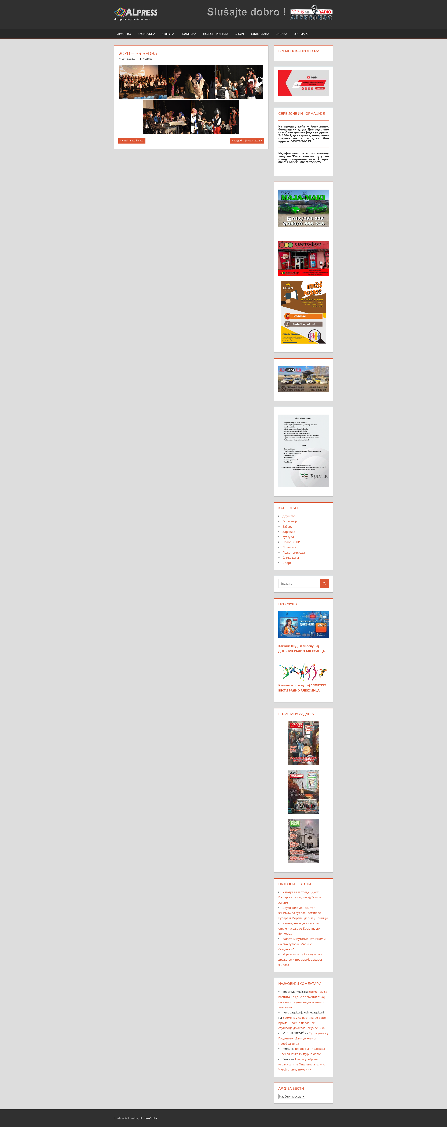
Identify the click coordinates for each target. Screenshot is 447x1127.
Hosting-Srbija (148, 1118)
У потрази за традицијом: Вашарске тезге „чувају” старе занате (299, 897)
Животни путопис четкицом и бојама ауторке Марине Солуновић (302, 944)
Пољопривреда (215, 34)
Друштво (124, 34)
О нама (299, 34)
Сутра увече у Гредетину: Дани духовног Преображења (303, 1038)
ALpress (147, 58)
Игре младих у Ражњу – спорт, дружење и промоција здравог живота (301, 959)
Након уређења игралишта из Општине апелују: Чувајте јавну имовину (301, 1064)
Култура (168, 34)
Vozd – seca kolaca (133, 141)
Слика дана (260, 34)
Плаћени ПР (291, 542)
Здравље (289, 532)
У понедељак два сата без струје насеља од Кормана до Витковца (299, 928)
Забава (281, 34)
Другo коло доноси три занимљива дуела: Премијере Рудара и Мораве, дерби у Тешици (303, 913)
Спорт (239, 34)
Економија (146, 34)
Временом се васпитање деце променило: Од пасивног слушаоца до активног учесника (302, 1023)
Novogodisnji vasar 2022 (245, 141)
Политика (188, 34)
